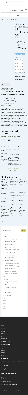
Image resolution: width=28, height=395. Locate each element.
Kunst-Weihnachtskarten (9, 257)
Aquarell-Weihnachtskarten (10, 260)
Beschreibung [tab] (5, 84)
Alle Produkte (21, 78)
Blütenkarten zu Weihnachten (10, 270)
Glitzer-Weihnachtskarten (9, 250)
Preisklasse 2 (4, 298)
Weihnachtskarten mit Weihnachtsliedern (12, 242)
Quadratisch (21, 81)
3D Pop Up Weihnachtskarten (10, 247)
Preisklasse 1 (4, 297)
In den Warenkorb (19, 54)
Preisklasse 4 (4, 301)
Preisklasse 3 (17, 79)
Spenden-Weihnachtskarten (10, 268)
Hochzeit (6, 293)
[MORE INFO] (4, 165)
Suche (3, 227)
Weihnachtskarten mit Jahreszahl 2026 (12, 266)
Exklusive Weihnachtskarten (10, 252)
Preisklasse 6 (4, 305)
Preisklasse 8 (4, 308)
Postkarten (4, 309)
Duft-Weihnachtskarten (9, 265)
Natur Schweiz (7, 290)
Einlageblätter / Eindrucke (7, 277)
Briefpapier (4, 274)
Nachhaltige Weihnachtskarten (10, 241)
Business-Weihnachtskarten (10, 254)
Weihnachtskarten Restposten (10, 271)
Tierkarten (22, 79)
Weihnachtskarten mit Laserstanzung (12, 249)
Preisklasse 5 (4, 303)
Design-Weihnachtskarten (9, 244)
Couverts (3, 276)
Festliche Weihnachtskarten (10, 255)
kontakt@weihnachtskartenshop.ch (10, 384)
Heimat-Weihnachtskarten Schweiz (11, 262)
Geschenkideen (5, 279)
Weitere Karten (5, 285)
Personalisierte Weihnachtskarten (11, 273)
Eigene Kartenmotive (8, 295)
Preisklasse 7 (4, 306)
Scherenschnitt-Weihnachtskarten (11, 246)
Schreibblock (7, 282)
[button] (2, 165)
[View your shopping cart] (26, 10)
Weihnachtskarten (5, 238)
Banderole (6, 284)
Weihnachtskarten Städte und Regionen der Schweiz (14, 239)
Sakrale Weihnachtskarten (9, 258)
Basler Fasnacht (8, 292)
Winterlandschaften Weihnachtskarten (12, 263)
